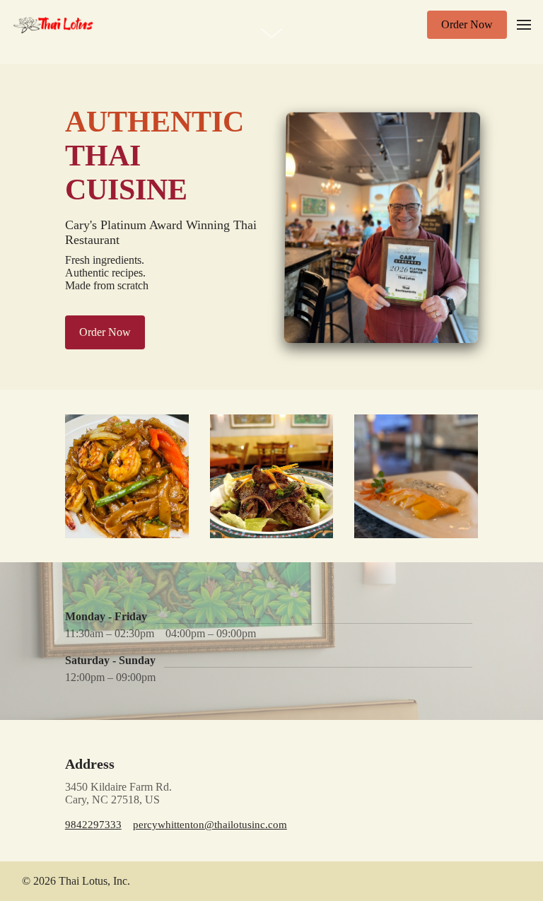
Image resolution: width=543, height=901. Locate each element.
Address (90, 764)
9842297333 (93, 824)
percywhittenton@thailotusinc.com (210, 824)
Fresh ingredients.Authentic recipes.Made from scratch (106, 272)
